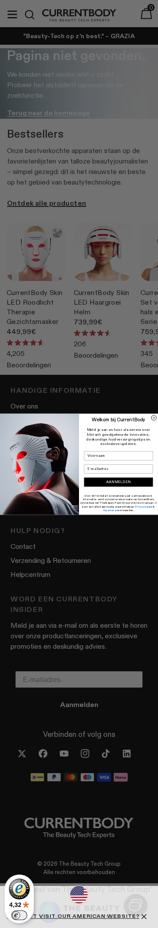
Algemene (109, 510)
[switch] (19, 915)
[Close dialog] (154, 417)
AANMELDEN (118, 482)
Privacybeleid (143, 506)
